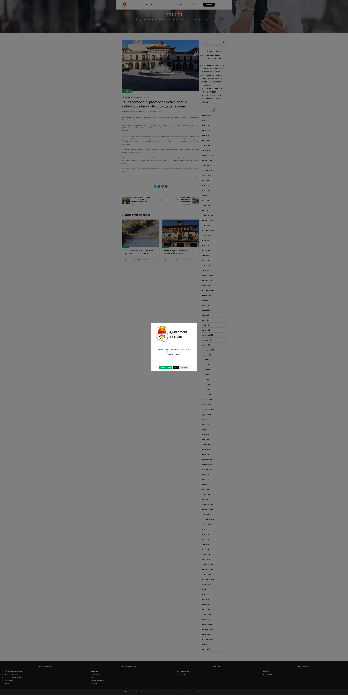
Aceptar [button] (169, 367)
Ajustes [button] (176, 367)
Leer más (162, 367)
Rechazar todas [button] (184, 367)
